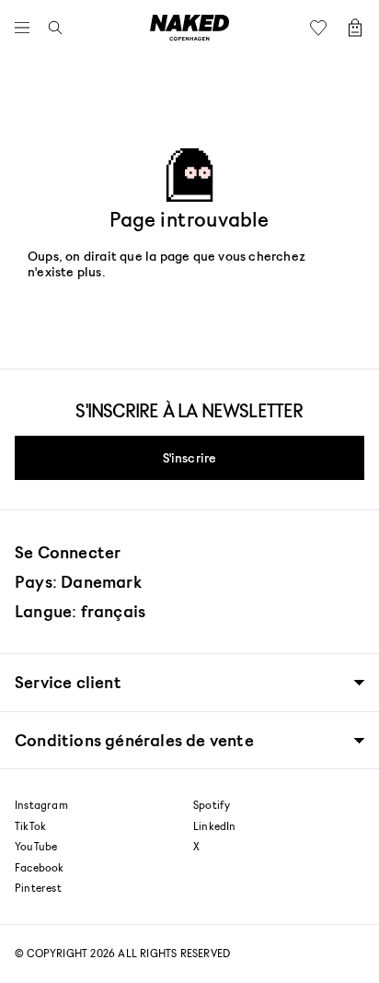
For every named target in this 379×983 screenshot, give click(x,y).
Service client (68, 682)
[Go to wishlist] (323, 27)
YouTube (36, 846)
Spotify (211, 805)
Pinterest (38, 888)
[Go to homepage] (189, 28)
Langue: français (80, 611)
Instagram (41, 805)
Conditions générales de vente (134, 740)
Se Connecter (68, 552)
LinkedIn (214, 826)
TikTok (30, 826)
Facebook (39, 867)
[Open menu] (27, 27)
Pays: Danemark (78, 581)
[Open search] (51, 27)
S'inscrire (190, 457)
